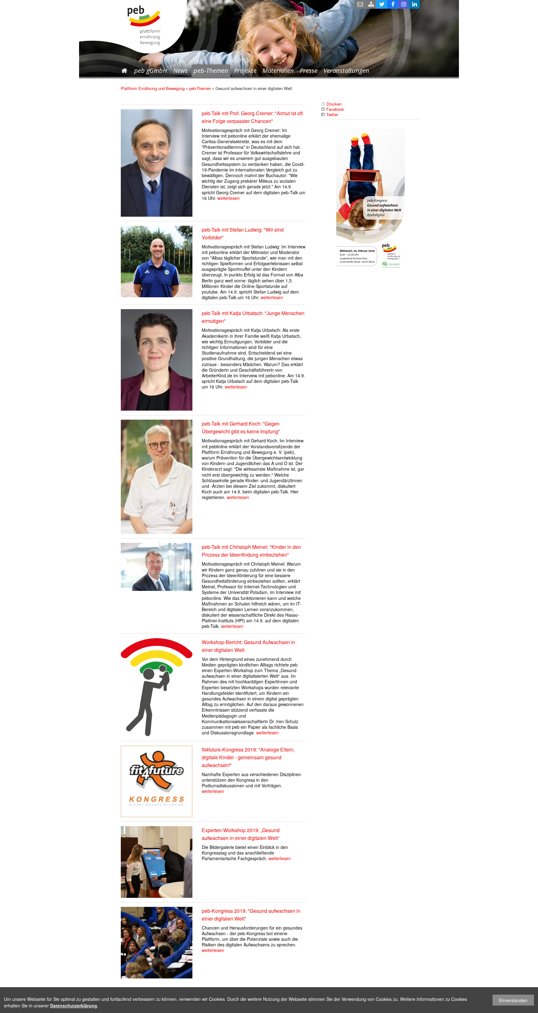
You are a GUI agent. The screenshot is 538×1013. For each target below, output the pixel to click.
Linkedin (414, 4)
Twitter (381, 4)
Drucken (334, 104)
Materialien (278, 70)
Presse (309, 70)
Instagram (403, 4)
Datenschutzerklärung (73, 1005)
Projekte (245, 70)
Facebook (392, 4)
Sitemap (370, 4)
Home (124, 70)
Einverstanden (513, 1000)
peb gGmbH (150, 70)
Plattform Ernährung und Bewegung (153, 88)
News (180, 70)
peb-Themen (211, 70)
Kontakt (359, 4)
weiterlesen (228, 198)
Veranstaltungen (346, 70)
